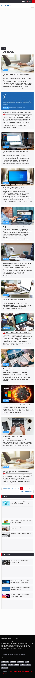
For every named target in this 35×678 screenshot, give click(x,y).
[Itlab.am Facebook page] (1, 1)
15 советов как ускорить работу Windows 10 (17, 405)
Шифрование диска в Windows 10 (13, 227)
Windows (5, 107)
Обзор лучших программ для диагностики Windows (16, 75)
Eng (24, 1)
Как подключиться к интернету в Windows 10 (17, 332)
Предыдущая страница (9, 489)
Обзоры (5, 70)
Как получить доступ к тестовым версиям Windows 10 (16, 471)
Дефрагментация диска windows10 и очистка (17, 263)
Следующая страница (26, 491)
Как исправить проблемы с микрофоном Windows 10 (15, 152)
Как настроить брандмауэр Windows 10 (15, 299)
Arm (29, 1)
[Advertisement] (17, 28)
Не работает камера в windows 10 (13, 436)
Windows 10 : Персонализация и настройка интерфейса (16, 369)
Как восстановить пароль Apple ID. (20, 533)
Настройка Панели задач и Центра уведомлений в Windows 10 (13, 188)
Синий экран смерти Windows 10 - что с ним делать (17, 112)
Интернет (6, 328)
